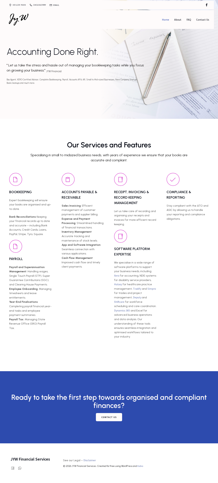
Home (165, 19)
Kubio (140, 466)
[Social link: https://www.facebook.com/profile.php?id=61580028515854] (206, 5)
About (177, 19)
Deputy (137, 297)
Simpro (151, 288)
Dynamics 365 (122, 310)
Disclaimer (89, 460)
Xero (117, 275)
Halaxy (118, 284)
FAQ (188, 19)
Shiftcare (119, 301)
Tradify (137, 288)
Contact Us (202, 19)
